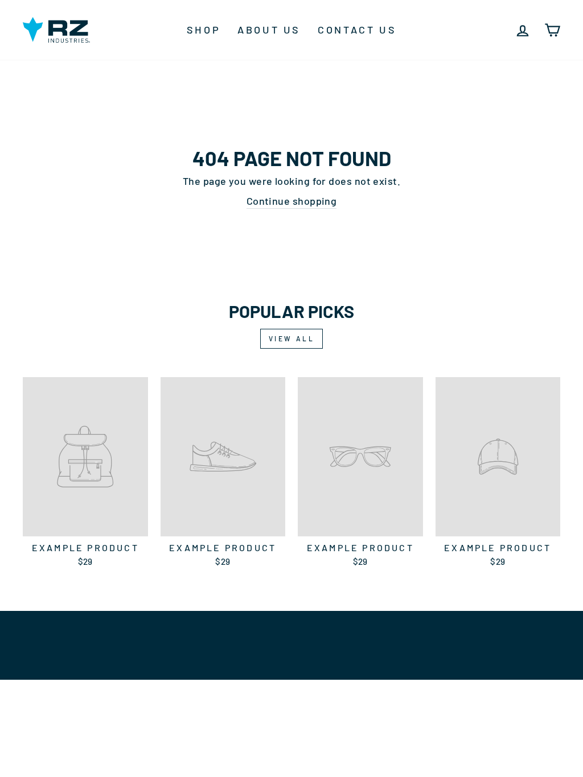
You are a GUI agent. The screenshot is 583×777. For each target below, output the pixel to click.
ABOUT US (269, 29)
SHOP (203, 29)
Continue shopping (292, 201)
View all (292, 338)
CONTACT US (357, 29)
